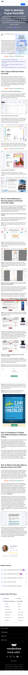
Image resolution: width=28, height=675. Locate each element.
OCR (19, 606)
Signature (7, 606)
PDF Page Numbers (10, 34)
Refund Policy (16, 668)
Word (19, 604)
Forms (6, 604)
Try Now (23, 4)
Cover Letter (20, 612)
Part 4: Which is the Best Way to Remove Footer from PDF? (13, 67)
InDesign (7, 620)
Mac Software (21, 617)
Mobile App (7, 609)
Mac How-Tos (8, 617)
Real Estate (20, 614)
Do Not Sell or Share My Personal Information (14, 666)
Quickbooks (7, 614)
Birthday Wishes (8, 612)
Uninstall (21, 668)
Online (19, 609)
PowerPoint (20, 620)
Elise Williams (13, 546)
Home (4, 34)
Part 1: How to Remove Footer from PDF (9, 59)
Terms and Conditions (9, 664)
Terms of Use (20, 664)
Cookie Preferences (8, 668)
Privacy (15, 664)
